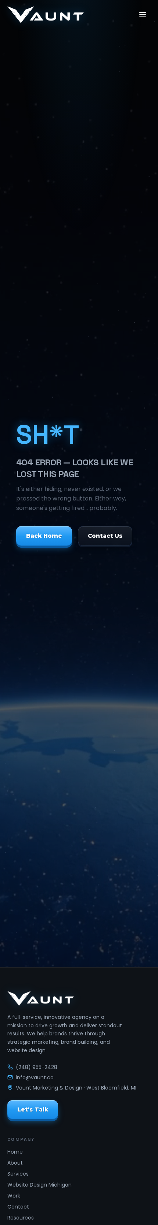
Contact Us (105, 535)
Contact (18, 1206)
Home (15, 1151)
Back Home (44, 535)
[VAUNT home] (45, 14)
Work (13, 1195)
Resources (20, 1217)
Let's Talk (32, 1109)
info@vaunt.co (35, 1077)
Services (18, 1173)
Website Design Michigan (39, 1184)
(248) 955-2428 (36, 1067)
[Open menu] (142, 15)
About (15, 1162)
